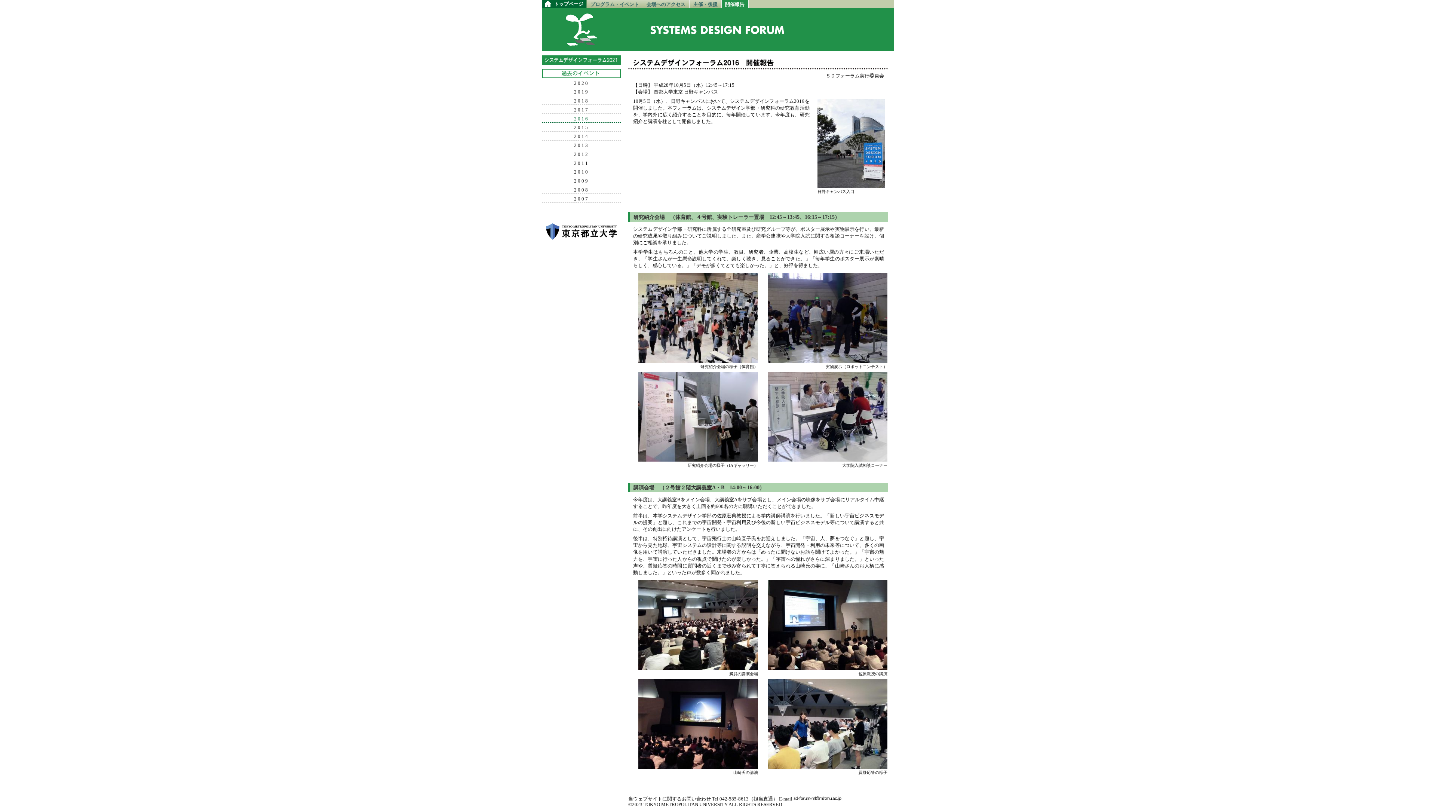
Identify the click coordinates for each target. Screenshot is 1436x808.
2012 (581, 154)
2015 (581, 127)
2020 (581, 83)
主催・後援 (705, 4)
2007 (581, 199)
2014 (581, 136)
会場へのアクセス (666, 4)
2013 (581, 145)
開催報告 (735, 4)
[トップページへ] (581, 43)
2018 (581, 101)
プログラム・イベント (614, 4)
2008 (581, 190)
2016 (581, 119)
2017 (581, 110)
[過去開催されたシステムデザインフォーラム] (581, 73)
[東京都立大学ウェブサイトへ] (581, 231)
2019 (581, 92)
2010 (581, 172)
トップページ (568, 4)
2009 (581, 181)
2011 (581, 163)
